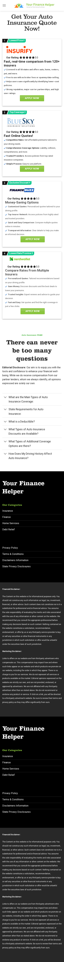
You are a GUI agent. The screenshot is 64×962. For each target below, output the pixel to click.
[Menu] (4, 5)
